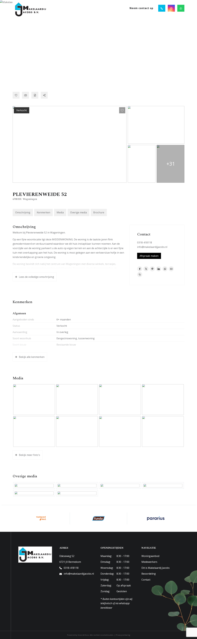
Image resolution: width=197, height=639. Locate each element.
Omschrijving (22, 212)
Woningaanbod (150, 556)
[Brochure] (34, 95)
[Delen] (44, 95)
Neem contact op (141, 8)
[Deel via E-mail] (171, 268)
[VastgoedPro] (41, 518)
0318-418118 (144, 242)
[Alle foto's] (25, 95)
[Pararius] (155, 518)
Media (60, 212)
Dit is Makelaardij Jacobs (155, 568)
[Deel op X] (146, 268)
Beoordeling (148, 573)
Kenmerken (43, 212)
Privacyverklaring (123, 635)
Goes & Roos (83, 635)
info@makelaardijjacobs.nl (152, 247)
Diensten (97, 8)
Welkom (65, 8)
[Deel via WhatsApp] (164, 268)
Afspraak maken (149, 256)
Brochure (98, 212)
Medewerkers (149, 562)
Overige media (78, 212)
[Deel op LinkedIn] (158, 268)
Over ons (116, 8)
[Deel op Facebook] (139, 268)
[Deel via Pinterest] (152, 268)
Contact (145, 579)
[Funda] (98, 518)
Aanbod (80, 8)
